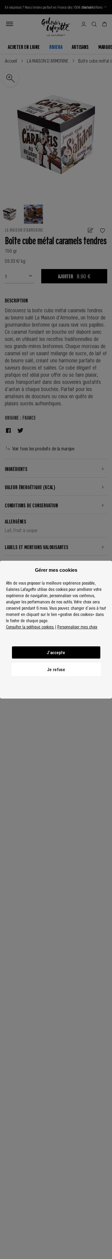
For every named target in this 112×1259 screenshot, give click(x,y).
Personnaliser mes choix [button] (77, 626)
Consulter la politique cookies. (30, 626)
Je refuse (56, 669)
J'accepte (56, 652)
